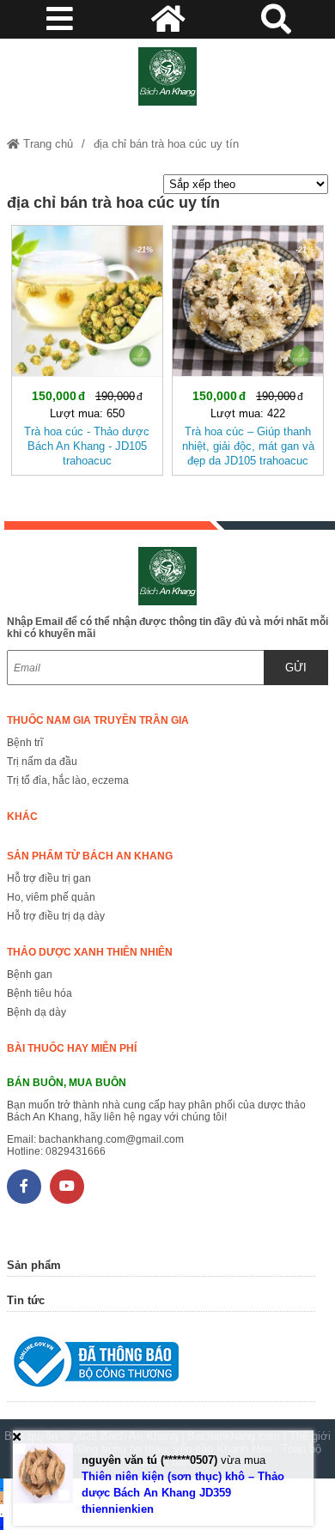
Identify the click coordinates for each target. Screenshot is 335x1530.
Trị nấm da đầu (42, 762)
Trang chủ (46, 143)
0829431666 (76, 1151)
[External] (161, 1365)
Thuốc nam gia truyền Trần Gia (98, 720)
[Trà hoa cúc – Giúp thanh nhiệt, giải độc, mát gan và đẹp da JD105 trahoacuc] (248, 347)
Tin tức (26, 1300)
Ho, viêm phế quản (51, 897)
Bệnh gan (29, 974)
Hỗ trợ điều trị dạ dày (56, 916)
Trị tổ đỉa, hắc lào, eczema (68, 780)
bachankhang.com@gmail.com (111, 1139)
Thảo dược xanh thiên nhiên (90, 952)
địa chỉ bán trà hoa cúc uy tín (166, 143)
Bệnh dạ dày (36, 1012)
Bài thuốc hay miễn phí (72, 1048)
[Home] (167, 76)
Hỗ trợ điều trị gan (49, 878)
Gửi (296, 667)
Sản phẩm (34, 1265)
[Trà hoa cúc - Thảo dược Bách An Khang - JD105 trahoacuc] (87, 347)
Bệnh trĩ (25, 743)
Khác (22, 817)
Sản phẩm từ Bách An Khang (90, 856)
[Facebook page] (24, 1186)
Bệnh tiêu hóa (39, 993)
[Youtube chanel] (67, 1186)
